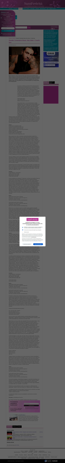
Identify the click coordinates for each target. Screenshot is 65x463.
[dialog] (33, 231)
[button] (32, 232)
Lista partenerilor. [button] (33, 237)
